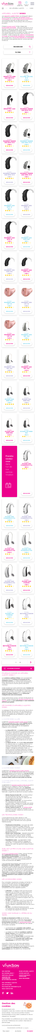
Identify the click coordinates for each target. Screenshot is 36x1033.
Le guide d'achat (13, 668)
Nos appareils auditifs (16, 8)
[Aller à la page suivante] (31, 662)
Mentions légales (7, 975)
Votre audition (24, 973)
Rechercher (18, 46)
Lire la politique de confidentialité (11, 1025)
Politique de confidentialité (11, 986)
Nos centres (6, 971)
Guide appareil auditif (26, 971)
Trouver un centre (26, 5)
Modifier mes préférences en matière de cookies (9, 978)
